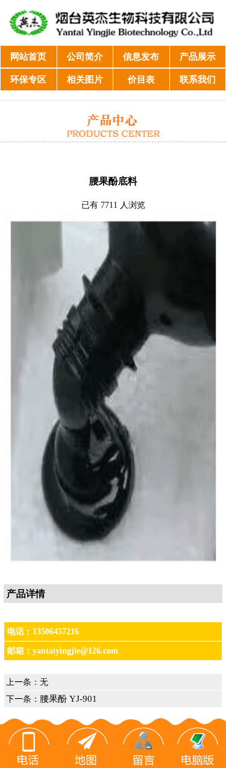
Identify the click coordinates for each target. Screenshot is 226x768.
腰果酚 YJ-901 (68, 699)
